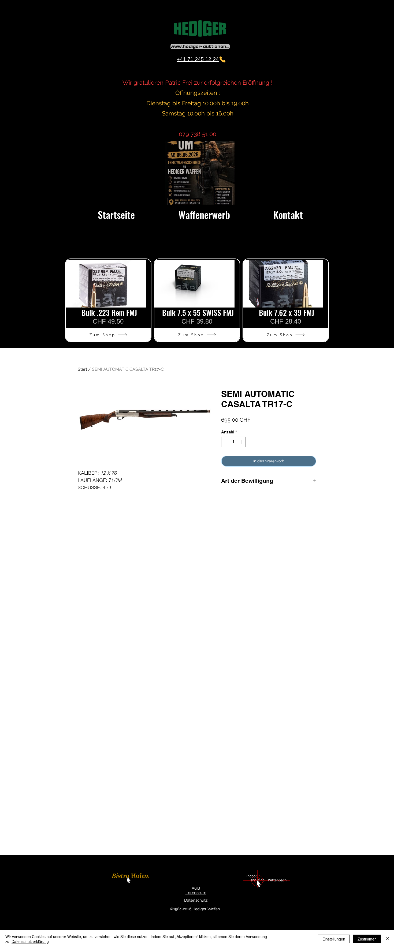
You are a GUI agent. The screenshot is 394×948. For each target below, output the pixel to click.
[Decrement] (225, 442)
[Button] (131, 879)
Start (82, 369)
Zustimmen (367, 939)
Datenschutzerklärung (30, 941)
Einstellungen (333, 939)
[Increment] (241, 442)
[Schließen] (387, 939)
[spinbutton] (233, 442)
